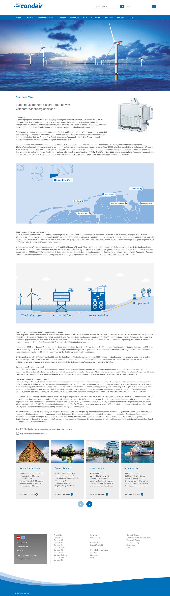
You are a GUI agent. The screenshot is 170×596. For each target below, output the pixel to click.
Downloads (108, 17)
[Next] (89, 504)
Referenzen (74, 17)
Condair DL (58, 543)
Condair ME (58, 552)
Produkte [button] (19, 17)
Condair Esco (59, 547)
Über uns (120, 17)
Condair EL (58, 545)
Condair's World (96, 545)
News (85, 17)
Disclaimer (94, 555)
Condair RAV (59, 557)
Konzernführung (132, 543)
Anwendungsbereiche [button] (44, 17)
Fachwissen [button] (95, 17)
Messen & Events (133, 540)
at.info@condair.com (23, 559)
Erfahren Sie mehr (27, 494)
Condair (28, 5)
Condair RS (58, 560)
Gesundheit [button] (61, 17)
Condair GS (58, 550)
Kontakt (130, 17)
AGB (92, 557)
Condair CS (58, 540)
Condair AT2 (58, 538)
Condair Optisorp (60, 555)
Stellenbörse (95, 538)
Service (30, 17)
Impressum (94, 552)
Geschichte (130, 545)
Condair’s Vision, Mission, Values (139, 538)
